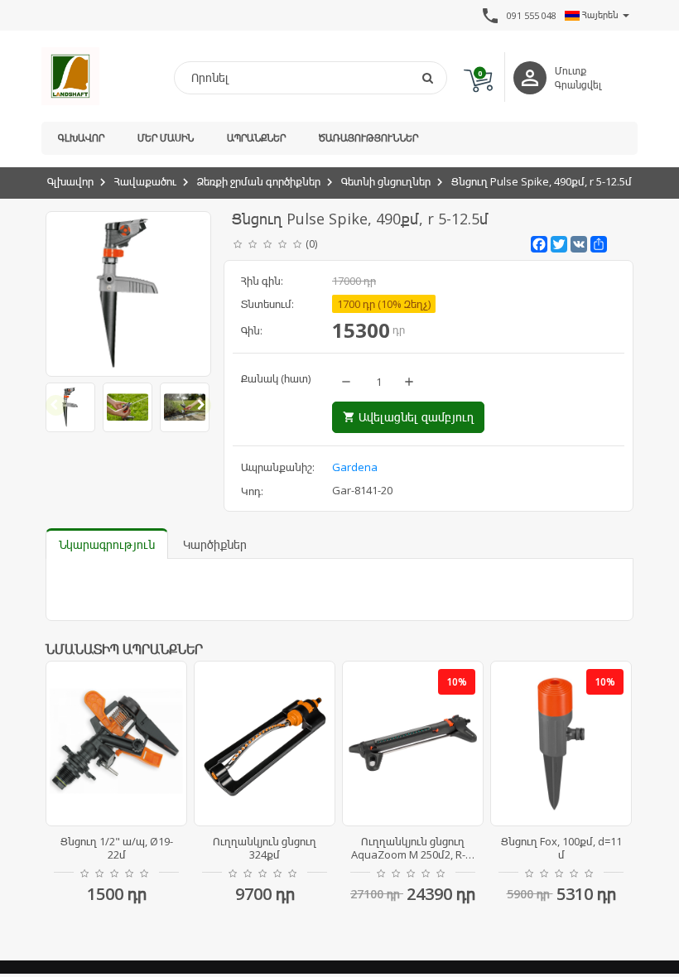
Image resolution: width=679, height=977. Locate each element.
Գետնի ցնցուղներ (386, 181)
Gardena (355, 467)
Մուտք (570, 71)
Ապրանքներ (256, 138)
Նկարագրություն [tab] (107, 544)
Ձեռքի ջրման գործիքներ (258, 181)
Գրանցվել (578, 85)
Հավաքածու (145, 181)
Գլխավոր (81, 138)
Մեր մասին (165, 138)
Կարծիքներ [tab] (215, 544)
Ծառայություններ (368, 138)
